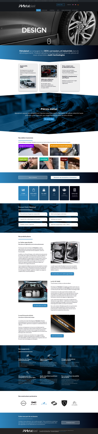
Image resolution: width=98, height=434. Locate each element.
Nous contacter (33, 177)
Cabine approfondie (66, 10)
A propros (52, 10)
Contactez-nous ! (70, 422)
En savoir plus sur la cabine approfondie (62, 274)
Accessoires (75, 10)
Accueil (38, 10)
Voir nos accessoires (57, 336)
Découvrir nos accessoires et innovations (65, 177)
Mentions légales (62, 431)
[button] (2, 28)
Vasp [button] (58, 10)
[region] (49, 28)
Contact (69, 4)
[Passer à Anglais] (75, 5)
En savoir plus (49, 119)
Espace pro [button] (60, 4)
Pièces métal (49, 109)
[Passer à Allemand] (78, 5)
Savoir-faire (44, 10)
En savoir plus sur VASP (40, 305)
